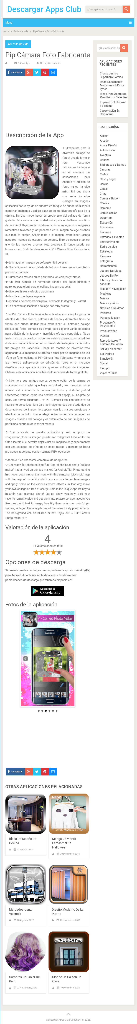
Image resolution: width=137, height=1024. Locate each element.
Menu (8, 22)
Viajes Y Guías (109, 373)
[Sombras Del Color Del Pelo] (25, 952)
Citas (103, 193)
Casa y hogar (108, 179)
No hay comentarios (50, 63)
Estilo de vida (21, 31)
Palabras (105, 313)
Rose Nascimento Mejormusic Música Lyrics (112, 85)
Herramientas (108, 266)
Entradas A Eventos (112, 237)
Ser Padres (107, 353)
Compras (105, 208)
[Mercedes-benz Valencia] (25, 884)
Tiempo (104, 368)
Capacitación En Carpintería (110, 112)
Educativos (107, 227)
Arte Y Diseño (108, 145)
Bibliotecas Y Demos (113, 164)
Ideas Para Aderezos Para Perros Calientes (113, 95)
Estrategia (106, 251)
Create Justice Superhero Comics (111, 75)
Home (6, 31)
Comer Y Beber (109, 198)
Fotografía (106, 261)
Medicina (105, 293)
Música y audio (109, 303)
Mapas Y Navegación (113, 289)
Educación (106, 222)
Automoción (107, 150)
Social (104, 363)
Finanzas (105, 256)
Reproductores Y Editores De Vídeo (111, 342)
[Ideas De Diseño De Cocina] (25, 813)
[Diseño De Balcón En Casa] (69, 952)
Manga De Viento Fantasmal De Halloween (64, 843)
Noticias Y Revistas (112, 308)
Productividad (108, 331)
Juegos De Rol (109, 275)
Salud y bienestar (110, 349)
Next (70, 659)
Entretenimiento (110, 242)
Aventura (105, 155)
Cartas (104, 174)
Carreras (105, 169)
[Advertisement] (47, 106)
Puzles (104, 335)
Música (104, 298)
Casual (104, 189)
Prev (25, 659)
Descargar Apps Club (44, 9)
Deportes (106, 217)
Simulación (106, 358)
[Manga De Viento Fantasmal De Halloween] (69, 813)
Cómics (104, 203)
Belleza (104, 160)
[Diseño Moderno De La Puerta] (68, 884)
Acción (104, 135)
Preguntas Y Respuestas (107, 324)
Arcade (104, 140)
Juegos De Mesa (110, 270)
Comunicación (108, 213)
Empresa (105, 232)
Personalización (110, 317)
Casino (104, 184)
